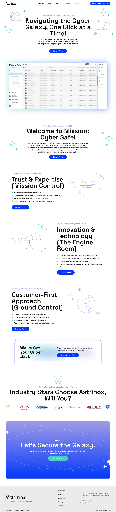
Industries (59, 3)
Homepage (40, 3)
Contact (76, 3)
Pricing (68, 3)
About (50, 3)
